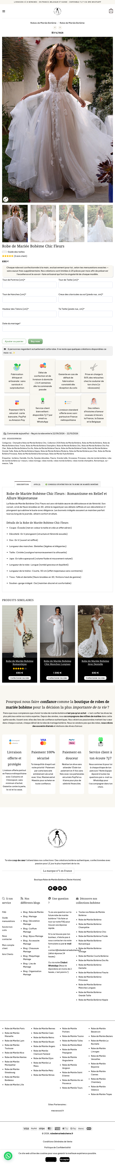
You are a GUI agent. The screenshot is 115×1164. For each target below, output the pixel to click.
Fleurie (53, 458)
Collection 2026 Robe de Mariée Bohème (64, 443)
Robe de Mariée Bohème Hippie (27, 451)
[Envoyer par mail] (60, 888)
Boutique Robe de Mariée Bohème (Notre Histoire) (57, 879)
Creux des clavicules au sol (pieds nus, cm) (85, 294)
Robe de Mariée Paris (15, 1028)
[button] (3, 11)
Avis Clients (7, 954)
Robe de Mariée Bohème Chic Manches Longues (57, 663)
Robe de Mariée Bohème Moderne (54, 451)
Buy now (35, 341)
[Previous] (7, 119)
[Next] (107, 119)
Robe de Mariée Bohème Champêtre (41, 446)
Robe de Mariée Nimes (44, 1075)
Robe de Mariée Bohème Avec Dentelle (95, 663)
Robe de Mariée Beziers (102, 1036)
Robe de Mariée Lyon (14, 1040)
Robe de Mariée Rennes (44, 1028)
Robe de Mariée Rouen (44, 1042)
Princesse (82, 458)
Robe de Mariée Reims (44, 1037)
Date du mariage (16, 323)
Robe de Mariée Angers (44, 1046)
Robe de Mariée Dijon (43, 1058)
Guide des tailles (16, 251)
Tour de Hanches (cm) (19, 294)
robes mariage (34, 461)
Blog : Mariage (30, 916)
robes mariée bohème (63, 461)
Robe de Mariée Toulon (73, 1036)
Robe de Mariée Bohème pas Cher (83, 451)
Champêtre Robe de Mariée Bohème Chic (29, 443)
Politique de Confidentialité (57, 1147)
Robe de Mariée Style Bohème (61, 454)
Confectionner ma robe (19, 678)
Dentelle (23, 458)
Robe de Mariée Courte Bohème (93, 956)
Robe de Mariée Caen (44, 1033)
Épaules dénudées (41, 458)
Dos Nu (30, 458)
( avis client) (20, 256)
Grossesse (72, 458)
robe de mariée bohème (96, 458)
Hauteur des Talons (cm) (20, 309)
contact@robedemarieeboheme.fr (64, 950)
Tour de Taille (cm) (73, 279)
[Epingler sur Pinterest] (65, 888)
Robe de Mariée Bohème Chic (69, 446)
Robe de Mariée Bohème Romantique (33, 454)
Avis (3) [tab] (37, 484)
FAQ (4, 912)
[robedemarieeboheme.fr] (57, 11)
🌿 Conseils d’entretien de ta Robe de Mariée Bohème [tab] (71, 484)
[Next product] (55, 28)
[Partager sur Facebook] (55, 888)
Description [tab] (23, 484)
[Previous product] (60, 28)
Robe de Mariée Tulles (72, 1040)
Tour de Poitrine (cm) (18, 279)
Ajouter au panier (14, 341)
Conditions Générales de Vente (57, 1141)
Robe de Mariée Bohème (72, 23)
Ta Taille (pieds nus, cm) (76, 309)
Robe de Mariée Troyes (101, 1094)
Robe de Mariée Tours (72, 1088)
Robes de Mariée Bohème (43, 23)
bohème (15, 458)
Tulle (11, 463)
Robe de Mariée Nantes (16, 1057)
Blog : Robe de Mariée (33, 912)
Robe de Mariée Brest (72, 1045)
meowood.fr (57, 1110)
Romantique (99, 461)
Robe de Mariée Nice (14, 1052)
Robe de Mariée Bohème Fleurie (47, 448)
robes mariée (47, 461)
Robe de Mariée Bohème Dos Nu (20, 448)
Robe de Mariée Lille (14, 1084)
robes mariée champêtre (83, 461)
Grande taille (62, 458)
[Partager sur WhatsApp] (50, 888)
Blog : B (33, 936)
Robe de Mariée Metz (43, 1070)
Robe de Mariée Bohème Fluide (74, 448)
